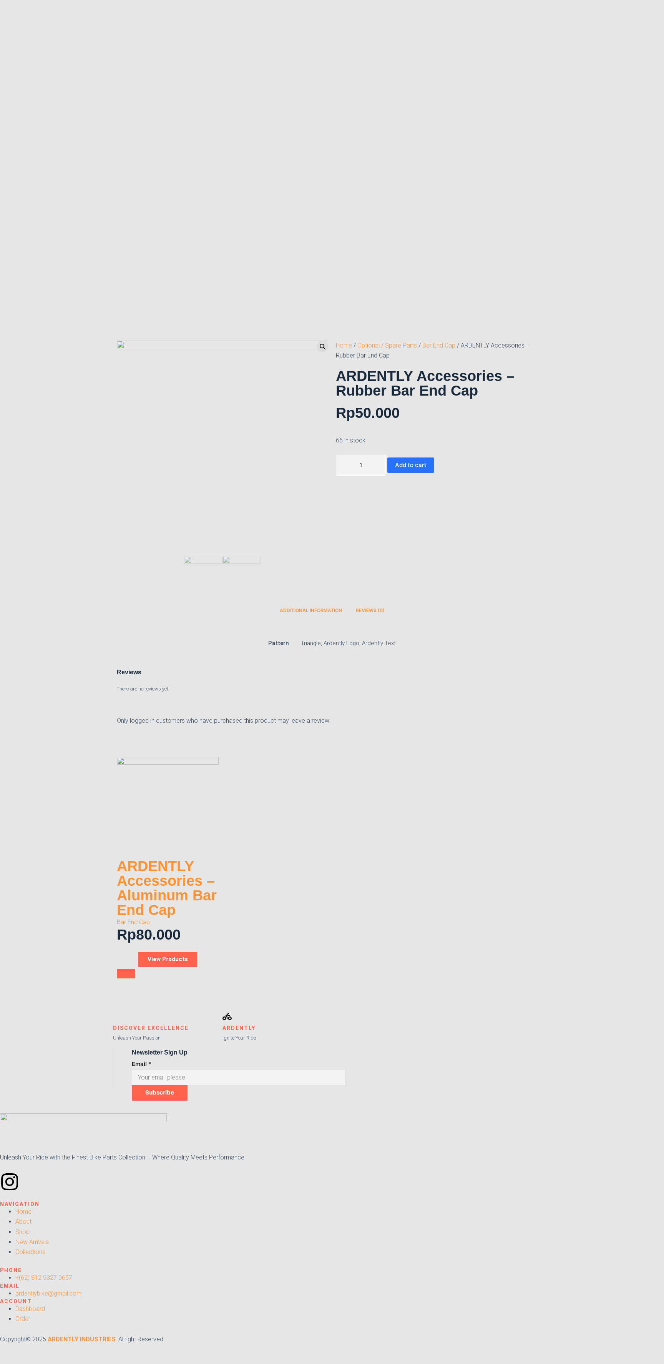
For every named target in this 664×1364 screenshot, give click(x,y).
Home (344, 345)
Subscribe (159, 1092)
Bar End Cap (438, 345)
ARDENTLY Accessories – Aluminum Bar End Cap (167, 888)
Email (141, 1064)
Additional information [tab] (311, 610)
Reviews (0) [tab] (370, 610)
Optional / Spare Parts (387, 345)
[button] (126, 973)
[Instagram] (9, 1181)
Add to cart (411, 465)
